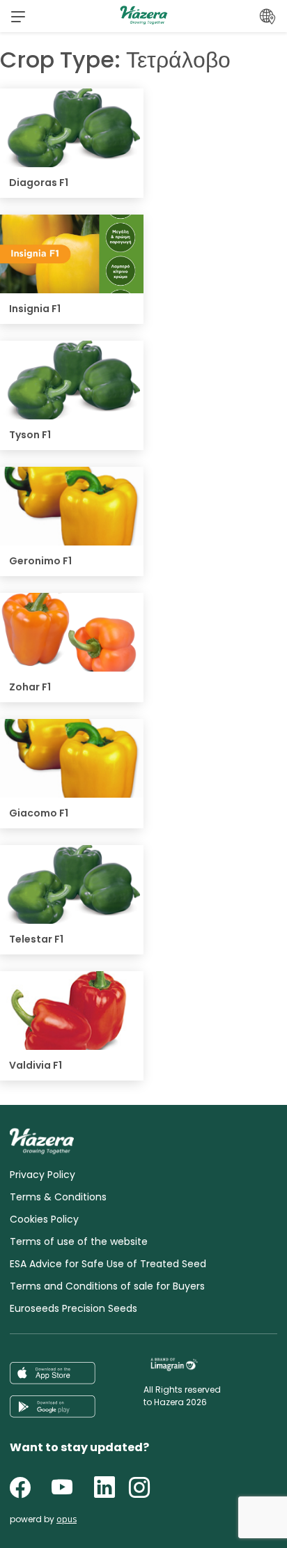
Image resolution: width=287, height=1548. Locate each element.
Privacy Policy (42, 1175)
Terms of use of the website (79, 1241)
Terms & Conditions (58, 1197)
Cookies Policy (44, 1219)
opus (66, 1519)
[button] (18, 16)
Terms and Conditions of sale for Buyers (107, 1286)
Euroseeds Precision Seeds (73, 1308)
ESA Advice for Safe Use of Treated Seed (108, 1264)
